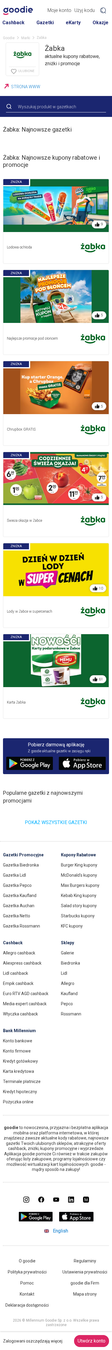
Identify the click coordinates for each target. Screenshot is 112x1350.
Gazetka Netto (16, 915)
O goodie (27, 1261)
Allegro (67, 983)
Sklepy (67, 942)
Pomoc (27, 1283)
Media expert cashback (25, 1003)
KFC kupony (72, 926)
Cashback (13, 22)
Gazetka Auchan (18, 905)
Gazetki (45, 22)
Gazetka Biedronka (21, 865)
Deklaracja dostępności (27, 1305)
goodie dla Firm (84, 1283)
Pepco (67, 1003)
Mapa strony (85, 1294)
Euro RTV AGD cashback (25, 993)
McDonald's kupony (79, 875)
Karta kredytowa (18, 1071)
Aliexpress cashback (22, 963)
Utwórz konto (91, 1341)
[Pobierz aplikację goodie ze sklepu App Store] (76, 1220)
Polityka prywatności (27, 1272)
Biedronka (70, 963)
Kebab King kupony (78, 895)
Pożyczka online (18, 1101)
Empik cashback (18, 983)
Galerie (67, 953)
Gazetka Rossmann (21, 926)
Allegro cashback (19, 953)
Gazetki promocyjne (23, 854)
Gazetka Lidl (14, 875)
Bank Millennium (19, 1030)
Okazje (100, 22)
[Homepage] (18, 10)
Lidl (64, 973)
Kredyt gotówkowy (20, 1061)
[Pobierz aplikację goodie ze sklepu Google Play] (35, 1220)
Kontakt (27, 1294)
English (60, 1231)
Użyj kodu (84, 10)
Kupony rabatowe (78, 854)
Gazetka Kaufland (19, 895)
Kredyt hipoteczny (20, 1091)
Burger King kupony (79, 865)
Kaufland (69, 993)
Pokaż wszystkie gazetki (56, 822)
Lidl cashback (15, 973)
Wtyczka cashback (20, 1014)
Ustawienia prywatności (84, 1272)
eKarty (73, 22)
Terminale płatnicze (22, 1081)
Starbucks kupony (78, 915)
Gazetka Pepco (17, 885)
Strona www (25, 86)
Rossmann (71, 1014)
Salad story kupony (79, 905)
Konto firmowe (17, 1051)
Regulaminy (85, 1261)
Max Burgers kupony (80, 885)
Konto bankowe (17, 1040)
